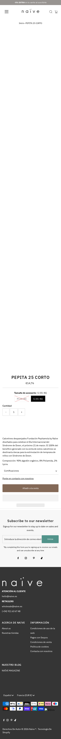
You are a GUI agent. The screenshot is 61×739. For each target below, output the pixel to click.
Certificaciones (11, 470)
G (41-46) (38, 398)
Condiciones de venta (41, 642)
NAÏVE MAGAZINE (11, 670)
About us (6, 628)
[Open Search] (50, 11)
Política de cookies (39, 646)
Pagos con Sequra (39, 637)
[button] (31, 498)
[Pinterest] (34, 558)
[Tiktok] (41, 558)
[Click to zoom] (53, 38)
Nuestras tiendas (10, 633)
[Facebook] (18, 558)
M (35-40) (22, 398)
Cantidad (7, 405)
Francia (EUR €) (25, 695)
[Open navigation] (9, 12)
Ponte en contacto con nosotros (18, 479)
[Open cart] (56, 11)
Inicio (21, 23)
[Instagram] (26, 558)
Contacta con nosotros (41, 651)
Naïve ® (32, 729)
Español (7, 695)
